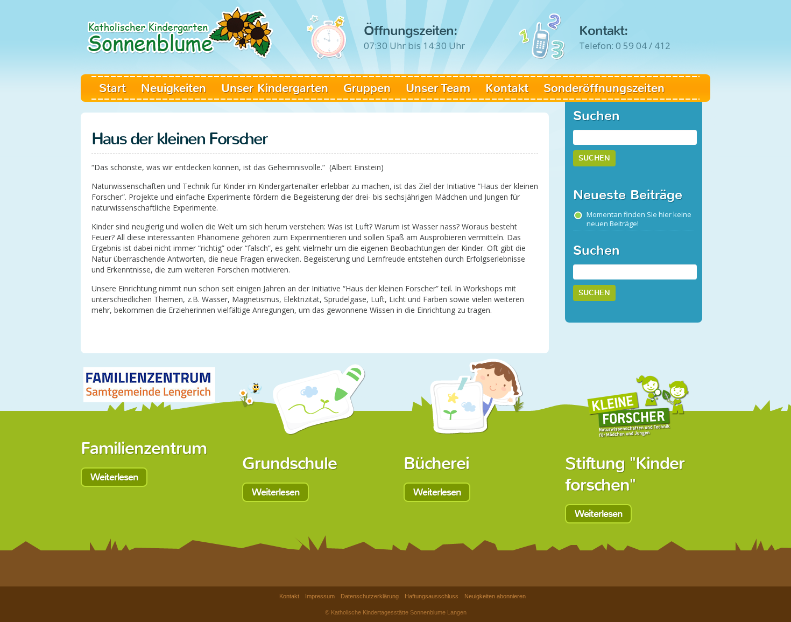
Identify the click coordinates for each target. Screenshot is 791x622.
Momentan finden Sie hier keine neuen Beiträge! (639, 218)
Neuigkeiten (173, 88)
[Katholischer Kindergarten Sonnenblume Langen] (180, 29)
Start (112, 88)
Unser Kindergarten (274, 88)
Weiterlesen (114, 477)
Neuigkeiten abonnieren (495, 596)
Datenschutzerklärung (370, 596)
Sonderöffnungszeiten (604, 88)
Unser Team (438, 88)
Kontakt (506, 88)
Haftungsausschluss (431, 596)
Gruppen (367, 88)
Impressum (320, 596)
